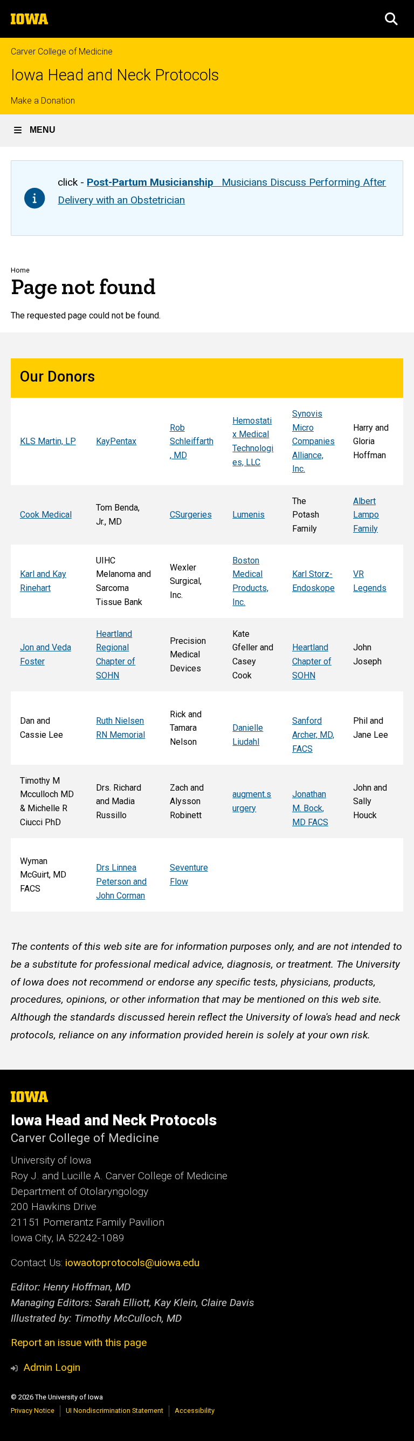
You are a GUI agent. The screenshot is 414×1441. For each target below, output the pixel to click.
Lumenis (248, 514)
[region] (207, 635)
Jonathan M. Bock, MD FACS (310, 808)
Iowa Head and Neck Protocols (115, 75)
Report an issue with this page (79, 1342)
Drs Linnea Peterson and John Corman (121, 881)
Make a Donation (43, 101)
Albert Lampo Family (366, 515)
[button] (391, 19)
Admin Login (51, 1367)
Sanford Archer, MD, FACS (313, 734)
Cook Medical (46, 514)
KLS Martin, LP (48, 441)
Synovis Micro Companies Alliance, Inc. (313, 441)
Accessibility (195, 1410)
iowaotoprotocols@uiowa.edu (132, 1262)
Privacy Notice (32, 1410)
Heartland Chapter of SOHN (312, 661)
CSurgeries (191, 514)
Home (20, 270)
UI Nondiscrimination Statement (114, 1410)
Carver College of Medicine (62, 51)
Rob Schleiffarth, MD (191, 441)
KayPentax (116, 441)
